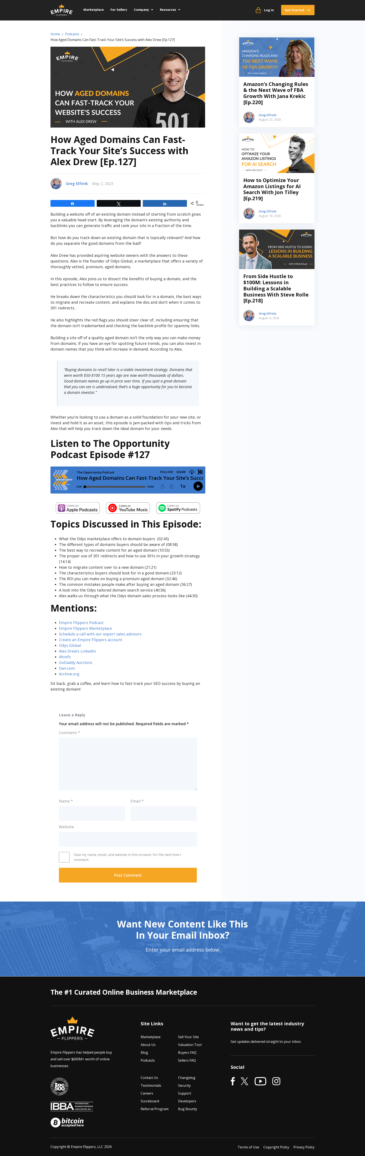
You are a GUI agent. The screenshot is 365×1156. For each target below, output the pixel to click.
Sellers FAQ (187, 1060)
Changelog (186, 1077)
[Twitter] (245, 1081)
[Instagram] (276, 1081)
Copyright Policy (276, 1147)
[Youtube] (260, 1081)
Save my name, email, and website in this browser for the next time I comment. (127, 857)
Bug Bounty (187, 1109)
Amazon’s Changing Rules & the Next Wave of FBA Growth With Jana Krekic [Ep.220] (275, 93)
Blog (144, 1052)
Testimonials (151, 1085)
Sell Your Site (188, 1037)
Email (137, 801)
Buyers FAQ (187, 1052)
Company (141, 9)
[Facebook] (233, 1081)
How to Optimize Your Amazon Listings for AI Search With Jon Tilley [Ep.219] (272, 189)
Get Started (294, 10)
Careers (147, 1093)
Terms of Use (248, 1147)
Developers (187, 1101)
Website (66, 826)
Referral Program (155, 1109)
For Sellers (118, 9)
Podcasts (148, 1060)
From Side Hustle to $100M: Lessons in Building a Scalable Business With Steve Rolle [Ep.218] (276, 288)
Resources (168, 9)
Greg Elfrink (77, 183)
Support (184, 1093)
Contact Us (149, 1077)
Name (66, 801)
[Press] (59, 1092)
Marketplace (93, 9)
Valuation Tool (190, 1044)
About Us (148, 1044)
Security (184, 1085)
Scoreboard (150, 1101)
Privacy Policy (304, 1147)
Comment (69, 732)
